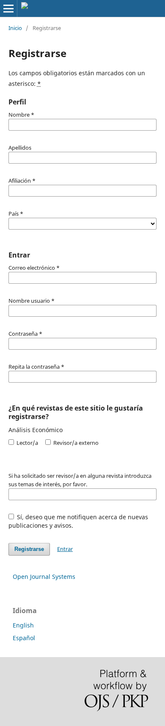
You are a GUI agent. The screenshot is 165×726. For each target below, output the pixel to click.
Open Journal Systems (44, 577)
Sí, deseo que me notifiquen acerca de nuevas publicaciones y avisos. (78, 521)
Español (24, 638)
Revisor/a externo (75, 443)
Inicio (15, 28)
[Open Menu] (8, 8)
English (23, 625)
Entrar (65, 549)
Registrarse (29, 549)
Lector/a (26, 443)
